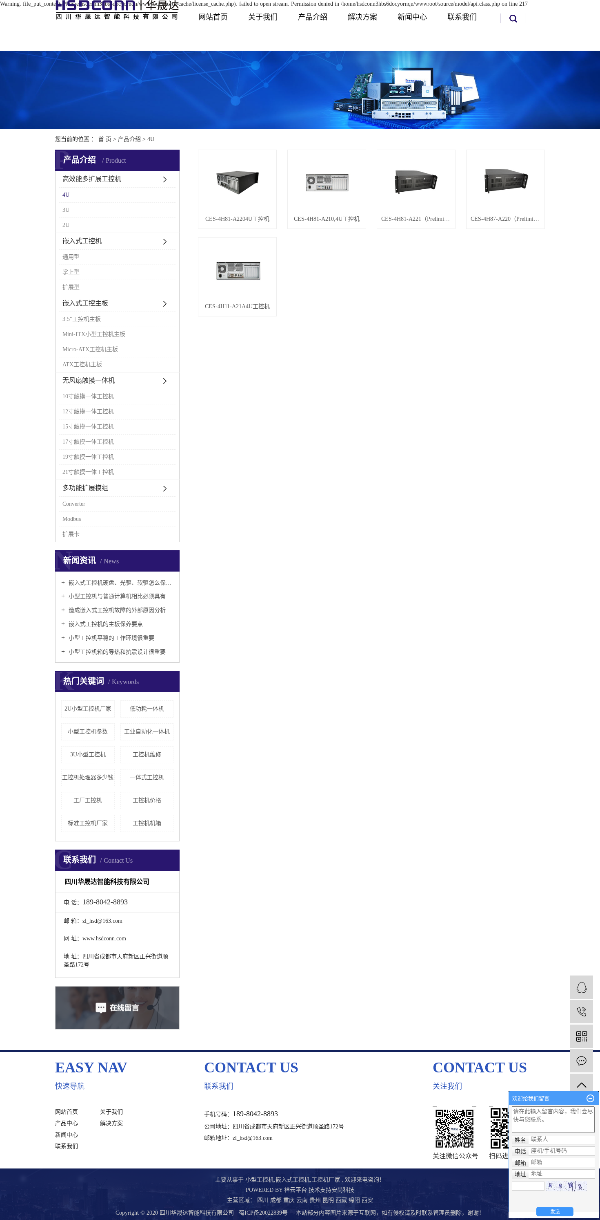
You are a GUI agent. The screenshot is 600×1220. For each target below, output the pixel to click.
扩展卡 (71, 534)
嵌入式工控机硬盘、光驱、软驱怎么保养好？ (120, 583)
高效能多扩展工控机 (91, 178)
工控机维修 (147, 754)
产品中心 (66, 1123)
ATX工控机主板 (82, 364)
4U (150, 139)
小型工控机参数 (88, 732)
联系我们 (462, 17)
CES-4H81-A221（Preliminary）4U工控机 (416, 219)
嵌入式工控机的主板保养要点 (105, 624)
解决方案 (362, 17)
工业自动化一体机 (147, 732)
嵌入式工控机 (82, 241)
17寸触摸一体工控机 (88, 442)
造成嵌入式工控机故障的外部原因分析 (116, 610)
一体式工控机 (147, 777)
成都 (276, 1200)
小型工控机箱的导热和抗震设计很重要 (116, 652)
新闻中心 (412, 17)
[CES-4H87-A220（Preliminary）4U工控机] (505, 182)
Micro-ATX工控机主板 (90, 349)
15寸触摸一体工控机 (88, 427)
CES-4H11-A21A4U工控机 (237, 306)
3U (65, 210)
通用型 (71, 257)
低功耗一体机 (147, 709)
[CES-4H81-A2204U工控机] (237, 182)
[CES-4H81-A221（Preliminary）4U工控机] (416, 182)
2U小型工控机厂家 (87, 709)
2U (65, 225)
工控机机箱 (147, 823)
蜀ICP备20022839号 (263, 1213)
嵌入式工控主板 (85, 303)
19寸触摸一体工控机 (88, 457)
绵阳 (355, 1200)
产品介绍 (312, 17)
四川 (263, 1200)
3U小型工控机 (88, 754)
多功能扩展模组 (85, 487)
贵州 (315, 1200)
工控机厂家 (325, 1180)
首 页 (104, 139)
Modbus (71, 519)
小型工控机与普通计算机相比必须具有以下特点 (120, 596)
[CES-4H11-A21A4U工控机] (237, 270)
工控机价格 (147, 800)
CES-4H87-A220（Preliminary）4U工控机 (505, 219)
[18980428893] (581, 1011)
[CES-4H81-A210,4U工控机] (327, 182)
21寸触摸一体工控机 (88, 472)
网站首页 (213, 17)
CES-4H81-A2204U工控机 (237, 219)
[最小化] (590, 1098)
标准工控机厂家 (88, 823)
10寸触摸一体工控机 (88, 396)
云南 (302, 1200)
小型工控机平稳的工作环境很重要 (110, 638)
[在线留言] (581, 1060)
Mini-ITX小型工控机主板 (93, 334)
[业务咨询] (581, 987)
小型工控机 (259, 1180)
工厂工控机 (87, 800)
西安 (367, 1200)
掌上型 (71, 272)
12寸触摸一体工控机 (88, 411)
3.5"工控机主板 (81, 319)
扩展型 (71, 287)
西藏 (342, 1200)
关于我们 (263, 17)
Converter (73, 504)
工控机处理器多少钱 (87, 777)
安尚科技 (342, 1190)
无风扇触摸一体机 (88, 380)
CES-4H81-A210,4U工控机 (327, 219)
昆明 (329, 1200)
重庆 (289, 1200)
